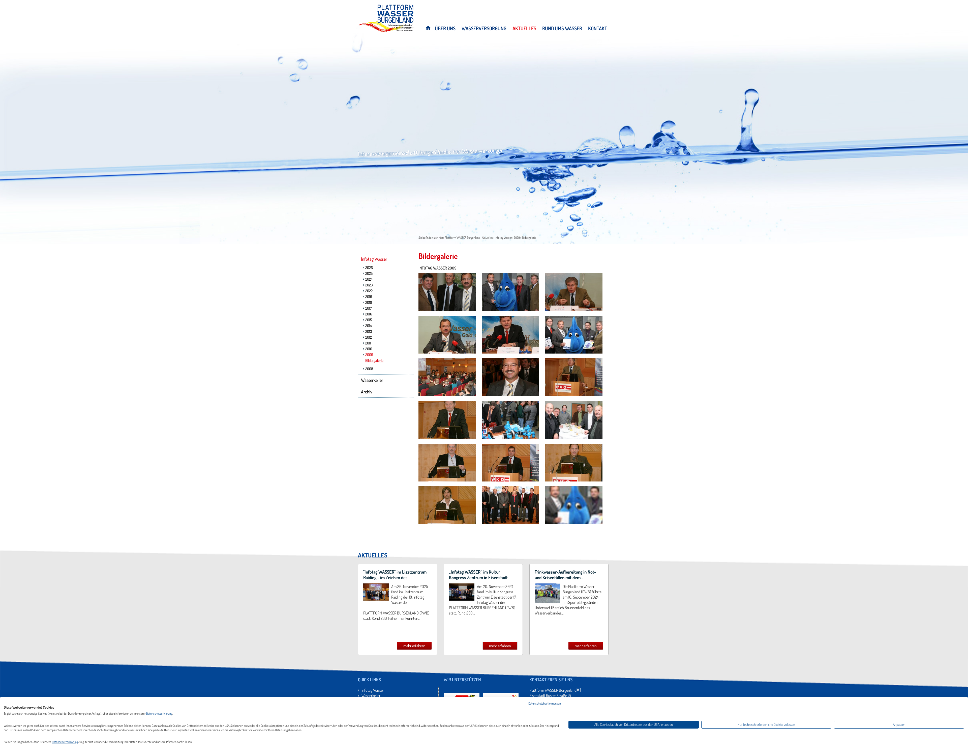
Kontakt (597, 28)
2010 (368, 348)
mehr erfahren (414, 645)
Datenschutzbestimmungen (544, 703)
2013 (368, 331)
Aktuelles (524, 28)
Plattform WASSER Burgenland (462, 237)
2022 (369, 290)
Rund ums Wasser (562, 28)
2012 (368, 337)
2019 (368, 296)
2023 (369, 285)
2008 (369, 368)
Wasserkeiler (372, 380)
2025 (369, 273)
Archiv (366, 391)
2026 (369, 267)
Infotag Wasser (503, 237)
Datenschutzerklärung (159, 713)
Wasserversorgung (484, 28)
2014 (368, 325)
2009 (517, 237)
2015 (368, 319)
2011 (368, 343)
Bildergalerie (529, 237)
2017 (368, 308)
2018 (368, 302)
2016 (368, 314)
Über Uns (445, 28)
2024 (369, 279)
